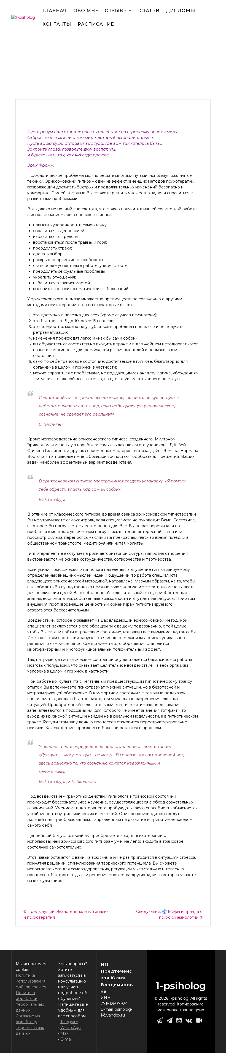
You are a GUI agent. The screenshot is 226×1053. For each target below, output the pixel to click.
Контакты (56, 24)
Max (64, 1033)
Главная (54, 10)
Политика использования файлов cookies (31, 981)
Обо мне (85, 10)
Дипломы (180, 10)
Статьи (149, 10)
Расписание (96, 24)
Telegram (69, 1021)
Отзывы (116, 10)
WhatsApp (70, 1027)
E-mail (66, 1039)
